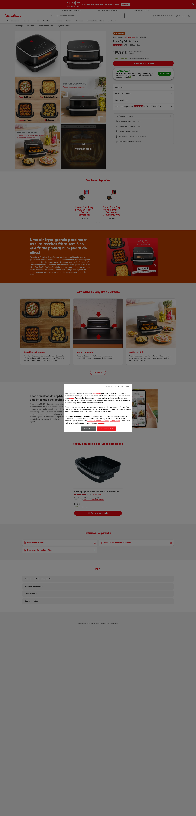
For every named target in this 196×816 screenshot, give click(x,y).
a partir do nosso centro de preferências (103, 421)
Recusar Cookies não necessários (118, 386)
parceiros (97, 393)
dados (71, 398)
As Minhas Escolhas (88, 429)
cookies (101, 423)
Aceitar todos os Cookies (106, 429)
